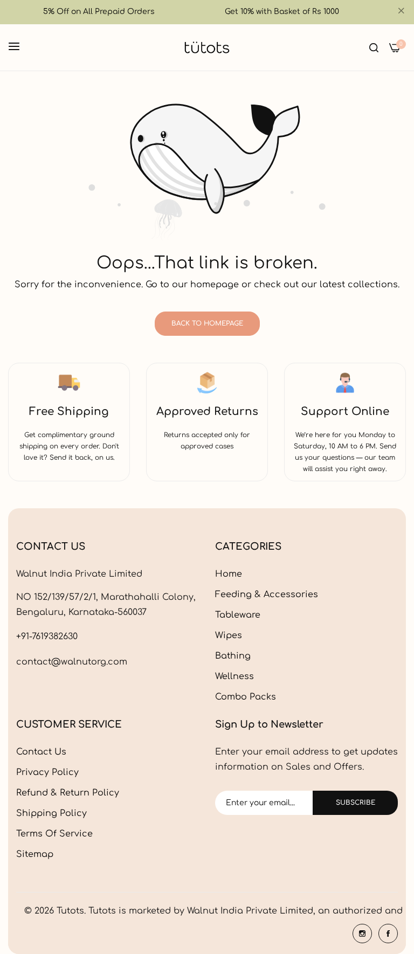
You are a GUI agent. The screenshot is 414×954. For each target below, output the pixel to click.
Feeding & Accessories (266, 594)
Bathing (233, 656)
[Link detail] (362, 933)
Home (228, 574)
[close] (401, 12)
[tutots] (207, 47)
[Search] (373, 47)
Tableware (237, 615)
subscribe (355, 802)
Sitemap (34, 854)
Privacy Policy (47, 772)
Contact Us (41, 752)
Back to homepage (207, 323)
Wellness (234, 676)
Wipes (228, 635)
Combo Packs (245, 697)
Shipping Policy (51, 813)
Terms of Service (54, 834)
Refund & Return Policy (67, 793)
